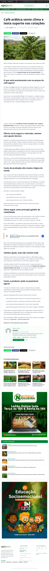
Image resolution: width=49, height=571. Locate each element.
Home (2, 12)
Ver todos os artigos (18, 339)
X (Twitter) (24, 33)
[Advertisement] (24, 113)
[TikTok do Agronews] (44, 1)
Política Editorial (23, 555)
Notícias (3, 562)
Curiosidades (8, 562)
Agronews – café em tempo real (20, 319)
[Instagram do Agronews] (37, 1)
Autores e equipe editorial (25, 553)
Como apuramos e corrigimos (32, 27)
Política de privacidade (24, 561)
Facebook (16, 33)
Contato (21, 1)
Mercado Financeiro (10, 12)
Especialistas (15, 562)
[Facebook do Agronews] (39, 1)
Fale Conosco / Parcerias (23, 551)
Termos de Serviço (23, 557)
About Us (26, 548)
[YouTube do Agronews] (41, 548)
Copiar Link (32, 33)
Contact (25, 551)
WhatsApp (8, 33)
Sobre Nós (17, 2)
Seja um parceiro (29, 5)
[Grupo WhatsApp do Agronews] (45, 1)
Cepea (12, 87)
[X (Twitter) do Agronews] (42, 1)
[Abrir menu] (46, 5)
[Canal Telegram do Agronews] (47, 1)
